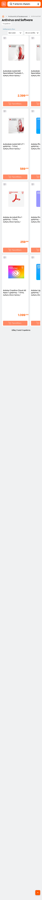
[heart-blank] (5, 38)
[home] (3, 16)
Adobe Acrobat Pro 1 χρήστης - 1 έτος (12, 218)
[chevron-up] (37, 892)
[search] (11, 4)
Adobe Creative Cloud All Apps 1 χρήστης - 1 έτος (14, 292)
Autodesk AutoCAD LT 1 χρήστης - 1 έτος (13, 145)
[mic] (38, 4)
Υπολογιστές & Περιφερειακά (18, 16)
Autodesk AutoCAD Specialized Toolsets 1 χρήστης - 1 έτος (13, 72)
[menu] (3, 3)
